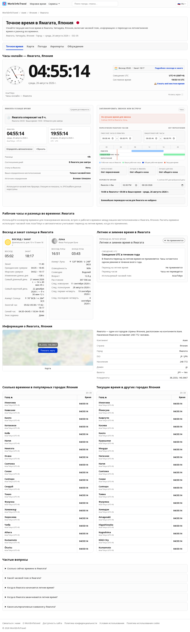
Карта (30, 46)
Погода (42, 46)
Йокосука (104, 410)
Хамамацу (10, 509)
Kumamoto (11, 540)
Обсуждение (75, 46)
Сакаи (8, 471)
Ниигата (9, 448)
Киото (8, 417)
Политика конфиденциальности (80, 623)
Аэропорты (57, 46)
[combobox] (95, 3)
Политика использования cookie (143, 623)
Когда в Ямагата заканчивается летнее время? (32, 597)
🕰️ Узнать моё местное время (169, 83)
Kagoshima (105, 532)
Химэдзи (104, 509)
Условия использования (111, 623)
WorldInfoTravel (10, 12)
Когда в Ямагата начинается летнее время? (30, 587)
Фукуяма (104, 501)
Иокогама (10, 402)
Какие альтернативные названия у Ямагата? (31, 606)
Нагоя (8, 440)
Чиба (7, 524)
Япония (33, 12)
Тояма (102, 494)
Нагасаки (104, 456)
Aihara (8, 532)
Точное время (14, 46)
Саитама (10, 463)
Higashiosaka (106, 524)
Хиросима (10, 517)
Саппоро (9, 479)
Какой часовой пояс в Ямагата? (24, 577)
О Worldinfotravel (31, 623)
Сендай (9, 486)
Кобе (7, 433)
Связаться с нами (11, 623)
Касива (103, 425)
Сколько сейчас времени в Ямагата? (27, 568)
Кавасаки (10, 410)
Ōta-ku (8, 547)
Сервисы (53, 3)
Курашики (105, 440)
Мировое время (38, 3)
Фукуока (9, 501)
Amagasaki (105, 517)
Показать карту (48, 350)
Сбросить (41, 149)
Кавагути (104, 417)
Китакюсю (10, 425)
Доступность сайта (52, 623)
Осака (8, 456)
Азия (23, 12)
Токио (8, 494)
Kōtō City (104, 540)
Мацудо (103, 448)
